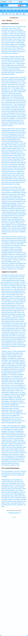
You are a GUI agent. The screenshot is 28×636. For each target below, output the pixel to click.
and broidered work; (13, 113)
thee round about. (11, 461)
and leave (19, 314)
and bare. (12, 74)
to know (10, 30)
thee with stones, (13, 319)
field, (6, 51)
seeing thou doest (10, 238)
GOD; (8, 190)
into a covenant (19, 84)
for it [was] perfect (11, 122)
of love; (3, 81)
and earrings (13, 106)
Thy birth (11, 33)
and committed (17, 397)
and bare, (22, 182)
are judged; (8, 303)
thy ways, (11, 487)
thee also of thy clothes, (15, 312)
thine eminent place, (18, 309)
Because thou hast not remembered (13, 337)
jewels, (14, 314)
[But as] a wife (15, 249)
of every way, (12, 244)
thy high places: (16, 310)
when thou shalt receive (8, 488)
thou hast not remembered (9, 180)
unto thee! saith (20, 189)
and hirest (17, 256)
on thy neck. (8, 104)
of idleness (12, 392)
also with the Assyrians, (8, 223)
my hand (16, 212)
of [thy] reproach (9, 456)
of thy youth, (8, 339)
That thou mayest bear (13, 434)
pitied (13, 46)
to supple (17, 42)
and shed (22, 302)
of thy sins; (22, 403)
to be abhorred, (10, 199)
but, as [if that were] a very (18, 378)
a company (6, 318)
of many (3, 327)
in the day (16, 39)
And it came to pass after (10, 187)
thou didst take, (19, 136)
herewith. (4, 233)
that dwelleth (19, 371)
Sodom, (3, 390)
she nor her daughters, (17, 385)
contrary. (21, 269)
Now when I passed (8, 77)
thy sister (21, 383)
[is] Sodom (13, 373)
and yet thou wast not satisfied (16, 232)
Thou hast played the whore (17, 221)
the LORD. (16, 465)
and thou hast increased (8, 67)
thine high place (6, 245)
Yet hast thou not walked (16, 374)
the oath (12, 475)
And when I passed (8, 56)
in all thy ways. (11, 381)
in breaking (18, 475)
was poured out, (19, 278)
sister (9, 367)
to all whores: (11, 254)
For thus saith (7, 471)
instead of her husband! (14, 252)
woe (14, 189)
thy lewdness (9, 463)
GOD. (11, 125)
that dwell (13, 369)
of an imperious (11, 240)
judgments (10, 325)
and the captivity (6, 429)
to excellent (16, 69)
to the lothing (12, 51)
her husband (18, 358)
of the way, (8, 198)
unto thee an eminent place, (12, 192)
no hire (12, 330)
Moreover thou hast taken (17, 164)
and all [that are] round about (13, 458)
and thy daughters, (12, 166)
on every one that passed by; (10, 134)
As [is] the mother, (11, 355)
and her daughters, (20, 427)
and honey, (13, 115)
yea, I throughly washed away (17, 90)
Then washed (16, 88)
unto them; (7, 287)
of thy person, (20, 51)
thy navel (7, 41)
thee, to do (18, 46)
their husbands (20, 362)
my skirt (16, 81)
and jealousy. (13, 305)
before (16, 155)
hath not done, (5, 385)
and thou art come (6, 69)
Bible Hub (14, 517)
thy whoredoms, (18, 208)
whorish (19, 240)
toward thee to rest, (16, 332)
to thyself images (11, 148)
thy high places (14, 137)
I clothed (10, 93)
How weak (6, 236)
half (17, 403)
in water (11, 42)
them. (20, 155)
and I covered (14, 99)
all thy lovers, (10, 289)
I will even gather (11, 294)
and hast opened (20, 199)
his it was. (22, 134)
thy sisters (9, 408)
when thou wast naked (12, 182)
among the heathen (13, 120)
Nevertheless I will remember (11, 480)
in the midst (19, 433)
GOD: (15, 344)
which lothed (12, 362)
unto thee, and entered (8, 84)
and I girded (13, 97)
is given (22, 267)
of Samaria (15, 429)
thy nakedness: (13, 83)
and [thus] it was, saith (16, 162)
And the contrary (19, 260)
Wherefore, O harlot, (9, 275)
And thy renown (21, 118)
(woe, (10, 189)
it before (15, 161)
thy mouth (8, 501)
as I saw (10, 401)
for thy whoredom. (6, 260)
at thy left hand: (20, 369)
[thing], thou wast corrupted (12, 380)
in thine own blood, (15, 58)
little (2, 380)
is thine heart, (13, 236)
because (18, 223)
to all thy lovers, (9, 256)
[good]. (16, 401)
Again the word (6, 26)
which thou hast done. (16, 410)
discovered (16, 280)
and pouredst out (12, 132)
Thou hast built (7, 196)
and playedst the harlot (8, 130)
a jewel (22, 104)
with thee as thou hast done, (12, 473)
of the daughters (19, 456)
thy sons (3, 166)
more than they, (14, 406)
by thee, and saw (19, 56)
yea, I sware (22, 83)
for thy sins (23, 414)
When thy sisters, (19, 440)
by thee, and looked (20, 77)
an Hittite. (19, 37)
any (23, 46)
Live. (14, 63)
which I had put (13, 124)
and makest (20, 244)
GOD (21, 32)
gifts (5, 254)
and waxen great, (21, 67)
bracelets (10, 102)
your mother (16, 364)
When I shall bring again (10, 426)
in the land (13, 230)
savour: (7, 162)
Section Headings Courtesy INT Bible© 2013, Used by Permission (14, 513)
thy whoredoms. (12, 203)
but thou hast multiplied (8, 405)
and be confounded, (14, 499)
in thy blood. (16, 184)
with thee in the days (13, 481)
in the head (4, 244)
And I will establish (16, 494)
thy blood (4, 91)
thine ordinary (18, 214)
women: (9, 327)
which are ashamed (14, 219)
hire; (8, 249)
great (18, 207)
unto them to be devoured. (15, 169)
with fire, (21, 323)
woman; (24, 240)
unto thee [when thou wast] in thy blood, (13, 60)
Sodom (16, 383)
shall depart (12, 334)
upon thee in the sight (19, 325)
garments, (17, 152)
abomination (5, 399)
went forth (4, 120)
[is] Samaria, (15, 367)
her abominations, (18, 30)
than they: (12, 417)
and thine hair (5, 72)
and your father (10, 365)
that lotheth (10, 358)
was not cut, (13, 41)
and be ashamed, (19, 487)
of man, (14, 28)
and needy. (17, 396)
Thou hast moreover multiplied (17, 228)
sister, (13, 371)
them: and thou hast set (15, 153)
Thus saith (11, 32)
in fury (7, 305)
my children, (18, 173)
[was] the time (22, 79)
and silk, (3, 113)
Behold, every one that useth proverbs (14, 351)
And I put (16, 104)
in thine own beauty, (20, 128)
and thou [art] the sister (16, 360)
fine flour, (6, 115)
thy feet (3, 201)
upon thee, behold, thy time (9, 79)
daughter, (4, 358)
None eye (8, 46)
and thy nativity (18, 33)
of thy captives (11, 433)
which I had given (14, 146)
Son (10, 28)
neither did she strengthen (18, 394)
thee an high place (10, 194)
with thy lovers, (15, 282)
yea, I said (8, 62)
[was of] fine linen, (20, 111)
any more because (16, 501)
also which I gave (10, 157)
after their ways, (6, 376)
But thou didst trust (8, 128)
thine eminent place (20, 242)
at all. (3, 46)
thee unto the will (15, 215)
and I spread (10, 81)
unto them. (9, 440)
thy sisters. (18, 422)
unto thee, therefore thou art (9, 269)
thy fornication (5, 230)
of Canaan (20, 230)
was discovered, (13, 454)
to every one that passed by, (14, 201)
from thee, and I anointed (14, 91)
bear (7, 414)
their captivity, (21, 426)
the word (20, 275)
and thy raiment (10, 111)
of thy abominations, (15, 284)
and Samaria (17, 443)
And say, (4, 32)
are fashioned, (20, 71)
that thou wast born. (12, 53)
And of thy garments (9, 136)
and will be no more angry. (17, 335)
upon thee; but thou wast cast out (11, 50)
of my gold (20, 145)
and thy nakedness (7, 280)
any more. (18, 330)
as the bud (14, 65)
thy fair (10, 145)
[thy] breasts (12, 71)
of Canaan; (11, 35)
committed (13, 403)
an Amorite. (18, 365)
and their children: (6, 364)
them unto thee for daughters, (10, 492)
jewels (14, 145)
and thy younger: (10, 490)
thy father (18, 35)
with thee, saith (5, 86)
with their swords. (14, 321)
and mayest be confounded (14, 436)
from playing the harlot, (12, 328)
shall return (21, 442)
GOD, (18, 86)
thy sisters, (19, 488)
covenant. (11, 485)
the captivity (5, 427)
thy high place (16, 196)
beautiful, (14, 116)
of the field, (21, 65)
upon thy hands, (17, 102)
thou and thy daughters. (18, 387)
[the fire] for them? (11, 177)
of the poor (10, 396)
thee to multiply (6, 65)
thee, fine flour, (20, 157)
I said (22, 58)
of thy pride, (15, 452)
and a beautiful (5, 108)
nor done (14, 376)
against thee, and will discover (14, 296)
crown (12, 108)
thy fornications (21, 132)
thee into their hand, (13, 307)
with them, (19, 150)
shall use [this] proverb (8, 353)
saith (19, 236)
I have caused (21, 63)
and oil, (3, 159)
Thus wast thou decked (9, 109)
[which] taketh (18, 251)
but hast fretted (16, 339)
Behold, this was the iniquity (11, 389)
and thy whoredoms (19, 178)
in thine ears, (21, 106)
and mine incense (8, 155)
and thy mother (11, 37)
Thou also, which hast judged (11, 412)
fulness (12, 390)
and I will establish (11, 483)
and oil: (19, 115)
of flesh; (23, 207)
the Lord (16, 32)
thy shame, (21, 421)
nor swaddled (21, 44)
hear (16, 275)
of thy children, (11, 285)
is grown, (12, 72)
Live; (2, 62)
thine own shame (14, 414)
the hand (4, 396)
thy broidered (10, 152)
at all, (15, 44)
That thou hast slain (8, 173)
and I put (4, 102)
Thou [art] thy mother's (15, 356)
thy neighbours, (12, 207)
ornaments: (4, 71)
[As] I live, (20, 381)
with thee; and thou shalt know (16, 496)
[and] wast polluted (7, 184)
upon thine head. (20, 108)
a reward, (8, 267)
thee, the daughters (13, 217)
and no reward (15, 267)
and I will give (16, 303)
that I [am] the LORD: (7, 497)
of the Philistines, (15, 459)
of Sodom (12, 427)
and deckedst (5, 137)
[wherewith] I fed (18, 159)
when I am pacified (11, 503)
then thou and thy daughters (14, 447)
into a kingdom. (11, 118)
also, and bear (13, 421)
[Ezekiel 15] (2, 287)
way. (6, 221)
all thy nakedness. (6, 300)
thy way (13, 343)
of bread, (17, 390)
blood (3, 303)
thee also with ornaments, (18, 100)
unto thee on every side (18, 258)
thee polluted (5, 58)
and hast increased (7, 208)
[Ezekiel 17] (26, 287)
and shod (14, 95)
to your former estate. (11, 449)
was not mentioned (15, 451)
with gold (19, 109)
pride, (8, 390)
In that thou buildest (8, 242)
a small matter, (19, 171)
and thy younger (6, 371)
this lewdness (12, 346)
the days (20, 180)
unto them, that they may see (17, 298)
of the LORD (15, 26)
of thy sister (23, 389)
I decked (7, 100)
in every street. (21, 194)
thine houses (14, 323)
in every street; (15, 245)
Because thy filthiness (7, 278)
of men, (19, 148)
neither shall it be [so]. (12, 143)
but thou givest (19, 254)
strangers (4, 252)
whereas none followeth (16, 263)
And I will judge (18, 300)
